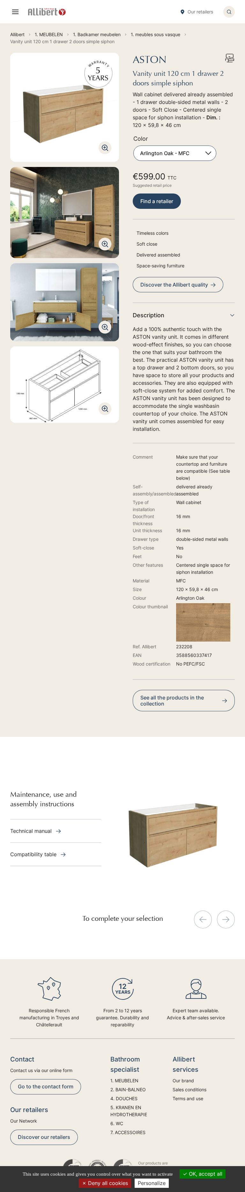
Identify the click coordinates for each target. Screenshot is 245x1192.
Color (140, 138)
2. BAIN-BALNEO (128, 1089)
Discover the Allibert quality (174, 284)
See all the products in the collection (172, 700)
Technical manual (31, 831)
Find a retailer (156, 201)
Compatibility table (34, 854)
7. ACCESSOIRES (127, 1132)
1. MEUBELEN (124, 1080)
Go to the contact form (45, 1086)
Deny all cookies (107, 1183)
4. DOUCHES (123, 1098)
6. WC (116, 1123)
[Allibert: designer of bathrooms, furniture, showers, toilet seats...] (47, 11)
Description (148, 315)
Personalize (152, 1183)
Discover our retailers (44, 1137)
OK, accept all (204, 1174)
